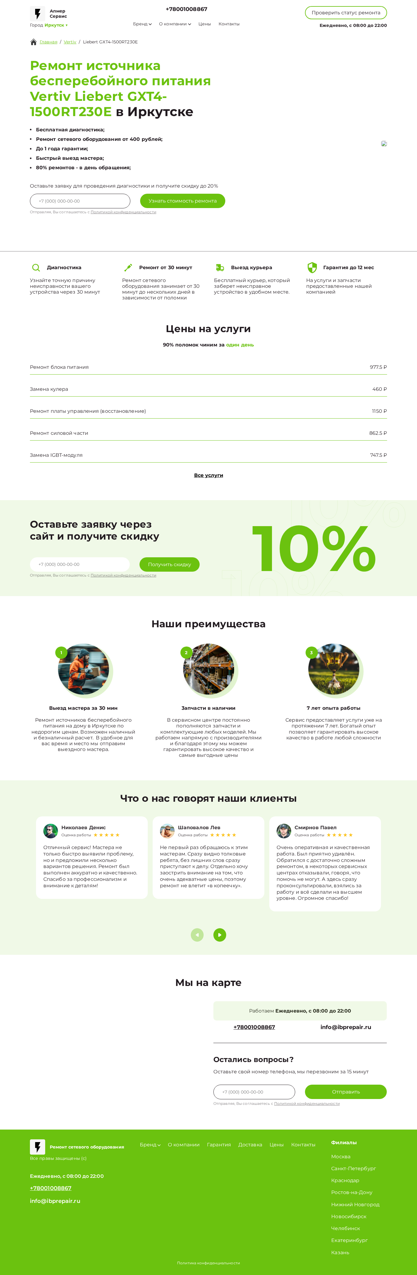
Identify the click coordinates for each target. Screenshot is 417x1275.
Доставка (250, 1145)
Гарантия (219, 1145)
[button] (219, 935)
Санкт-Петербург (353, 1168)
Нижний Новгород (355, 1204)
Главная (48, 42)
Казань (340, 1252)
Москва (340, 1157)
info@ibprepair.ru (346, 1027)
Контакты (229, 24)
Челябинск (345, 1228)
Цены (204, 24)
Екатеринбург (349, 1240)
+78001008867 (186, 9)
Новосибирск (348, 1216)
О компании (173, 24)
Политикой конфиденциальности (123, 212)
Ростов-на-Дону (351, 1192)
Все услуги (208, 475)
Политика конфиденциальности (208, 1263)
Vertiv (70, 42)
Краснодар (345, 1180)
